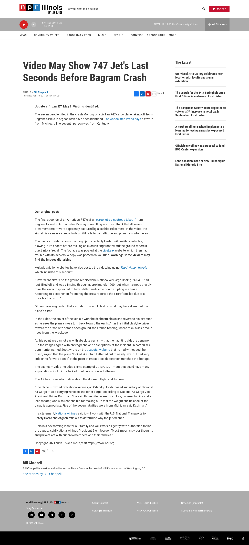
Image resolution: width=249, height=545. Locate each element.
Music (102, 35)
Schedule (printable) (192, 503)
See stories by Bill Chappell (42, 474)
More (172, 35)
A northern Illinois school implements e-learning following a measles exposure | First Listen (200, 130)
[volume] (34, 24)
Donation (137, 35)
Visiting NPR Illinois (102, 510)
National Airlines (66, 413)
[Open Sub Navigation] (29, 35)
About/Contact (100, 503)
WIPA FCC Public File (147, 510)
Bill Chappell (41, 92)
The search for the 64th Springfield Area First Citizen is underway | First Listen (200, 94)
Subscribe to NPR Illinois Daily (196, 510)
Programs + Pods (79, 35)
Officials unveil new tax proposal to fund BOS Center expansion (200, 147)
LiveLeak (108, 250)
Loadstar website (98, 349)
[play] (23, 25)
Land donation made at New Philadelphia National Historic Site (200, 162)
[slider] (39, 24)
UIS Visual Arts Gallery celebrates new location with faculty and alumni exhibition (199, 77)
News (23, 35)
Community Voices (46, 35)
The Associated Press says (122, 119)
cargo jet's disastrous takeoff (116, 219)
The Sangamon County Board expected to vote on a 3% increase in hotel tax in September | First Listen (200, 111)
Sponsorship (156, 35)
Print (160, 93)
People (118, 35)
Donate (221, 9)
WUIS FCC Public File (147, 503)
